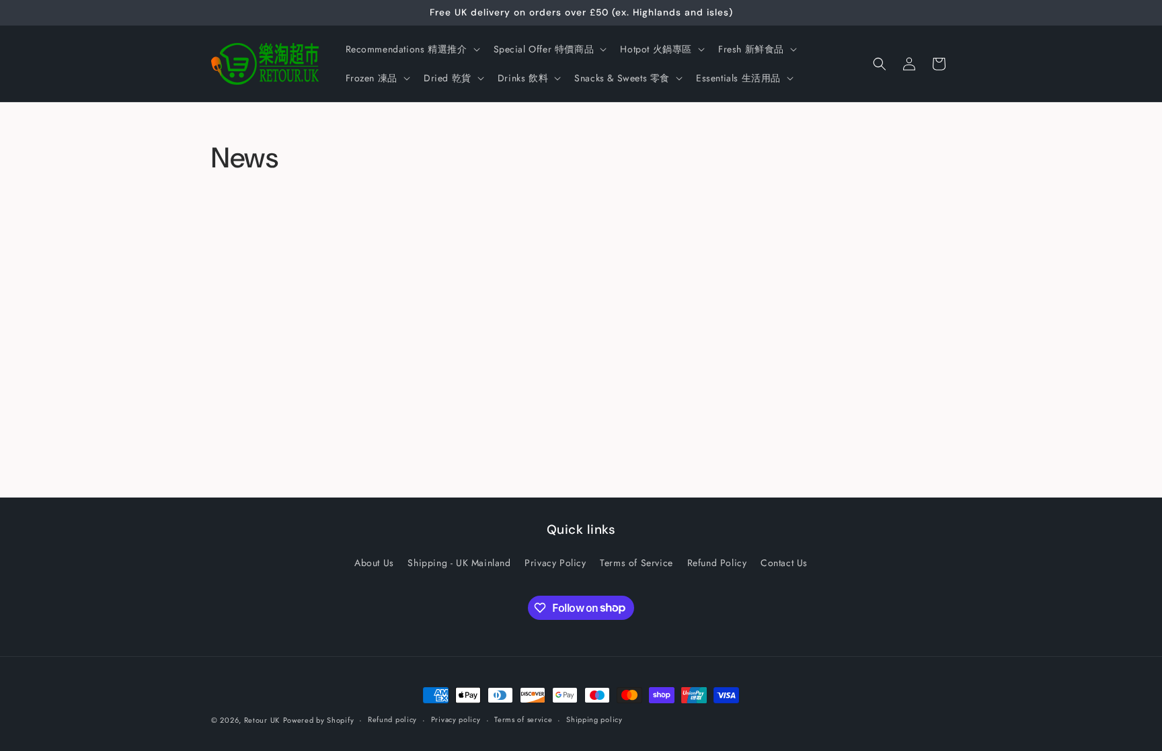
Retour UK (262, 720)
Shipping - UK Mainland (459, 562)
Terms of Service (636, 562)
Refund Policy (717, 562)
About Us (374, 562)
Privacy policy (456, 719)
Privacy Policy (555, 562)
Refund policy (392, 719)
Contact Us (784, 562)
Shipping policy (594, 719)
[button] (412, 49)
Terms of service (523, 719)
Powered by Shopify (318, 720)
